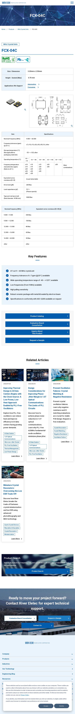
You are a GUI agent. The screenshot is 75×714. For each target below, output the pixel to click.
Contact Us (37, 625)
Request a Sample (54, 618)
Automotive (32, 84)
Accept (46, 706)
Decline (61, 706)
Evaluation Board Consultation (20, 618)
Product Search (37, 571)
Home (3, 29)
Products (11, 29)
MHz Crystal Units (23, 29)
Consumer (32, 87)
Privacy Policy (25, 695)
